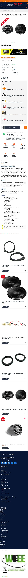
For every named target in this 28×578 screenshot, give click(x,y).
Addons (3, 84)
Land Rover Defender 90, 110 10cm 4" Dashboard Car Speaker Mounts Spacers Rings (14, 374)
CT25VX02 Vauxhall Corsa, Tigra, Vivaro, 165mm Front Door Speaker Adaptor (13, 266)
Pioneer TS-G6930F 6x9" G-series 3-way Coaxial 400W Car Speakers (13, 302)
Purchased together (5, 234)
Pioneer (13, 69)
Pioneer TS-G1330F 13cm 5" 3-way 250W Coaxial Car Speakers (14, 409)
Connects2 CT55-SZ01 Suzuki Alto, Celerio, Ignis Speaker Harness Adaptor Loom (13, 338)
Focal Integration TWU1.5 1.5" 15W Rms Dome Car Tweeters (13, 444)
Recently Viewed (15, 234)
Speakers (5, 10)
